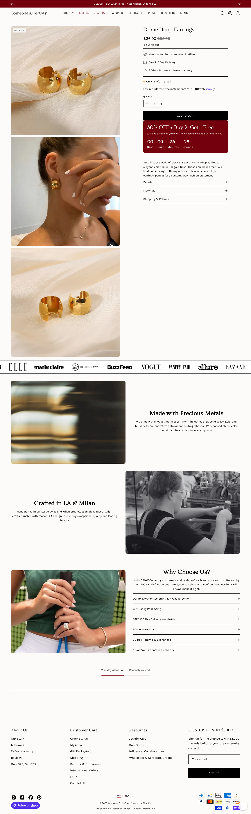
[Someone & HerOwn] (29, 13)
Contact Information (144, 808)
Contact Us (77, 783)
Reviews (16, 757)
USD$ (126, 796)
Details (147, 182)
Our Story (17, 738)
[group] (125, 4)
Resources (138, 730)
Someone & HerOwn (119, 803)
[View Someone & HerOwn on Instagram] (14, 797)
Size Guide (136, 745)
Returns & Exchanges (85, 764)
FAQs (73, 777)
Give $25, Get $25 (23, 764)
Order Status (79, 738)
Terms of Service (121, 808)
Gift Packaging (80, 751)
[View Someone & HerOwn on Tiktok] (22, 797)
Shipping (76, 757)
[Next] (239, 3)
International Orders (84, 770)
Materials (149, 190)
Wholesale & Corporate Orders (150, 757)
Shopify (147, 803)
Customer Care (84, 730)
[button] (92, 13)
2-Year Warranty (22, 751)
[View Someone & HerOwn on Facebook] (30, 797)
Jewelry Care (137, 738)
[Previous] (11, 3)
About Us (19, 730)
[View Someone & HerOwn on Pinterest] (39, 797)
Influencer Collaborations (147, 751)
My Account (78, 745)
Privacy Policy (103, 808)
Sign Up (214, 772)
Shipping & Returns (156, 199)
